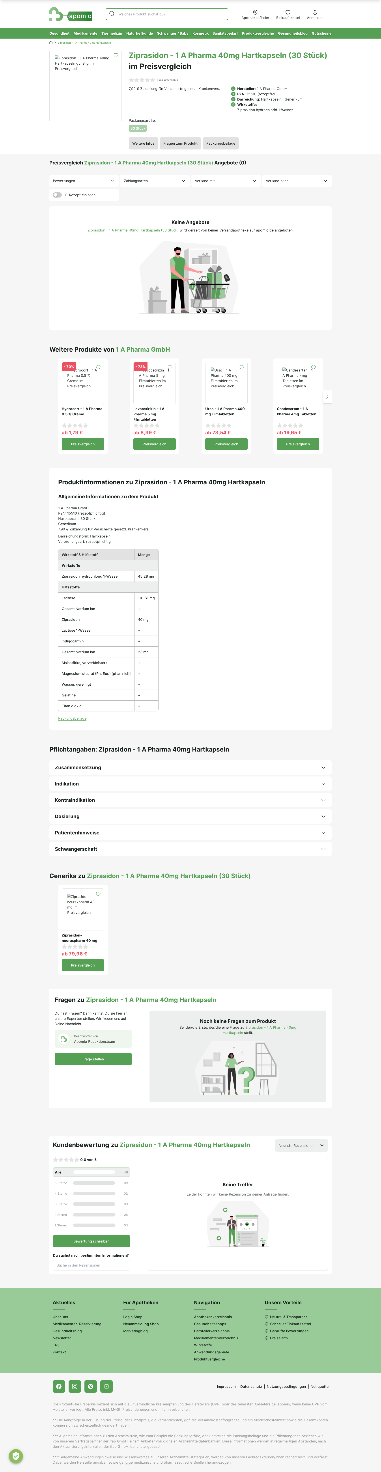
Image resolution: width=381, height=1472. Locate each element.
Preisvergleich (83, 444)
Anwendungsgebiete (211, 1352)
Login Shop (132, 1317)
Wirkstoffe (203, 1345)
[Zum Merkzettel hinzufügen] (115, 55)
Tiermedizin (111, 33)
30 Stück (138, 128)
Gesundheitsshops (210, 1324)
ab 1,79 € (72, 432)
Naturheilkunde (139, 33)
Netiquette (320, 1386)
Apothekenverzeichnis (213, 1317)
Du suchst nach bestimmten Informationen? (91, 1255)
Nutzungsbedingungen (286, 1386)
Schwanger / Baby (172, 33)
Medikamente (85, 33)
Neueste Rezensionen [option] (296, 1145)
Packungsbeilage (220, 143)
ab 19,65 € (289, 432)
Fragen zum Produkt (180, 143)
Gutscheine (322, 33)
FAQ (56, 1345)
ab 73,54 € (218, 432)
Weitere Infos (143, 143)
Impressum (226, 1386)
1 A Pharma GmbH (272, 88)
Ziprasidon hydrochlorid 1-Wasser (265, 110)
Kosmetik (200, 33)
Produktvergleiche (258, 33)
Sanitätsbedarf (225, 33)
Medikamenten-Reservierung (77, 1324)
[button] (327, 396)
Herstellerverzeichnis (212, 1331)
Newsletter (62, 1338)
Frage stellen (93, 1059)
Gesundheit (59, 33)
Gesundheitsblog (293, 33)
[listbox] (84, 181)
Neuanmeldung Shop (141, 1324)
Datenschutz (251, 1386)
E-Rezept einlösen (80, 195)
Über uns (60, 1317)
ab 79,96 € (74, 954)
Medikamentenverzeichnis (216, 1338)
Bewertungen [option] (64, 181)
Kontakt (59, 1352)
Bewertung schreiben (91, 1241)
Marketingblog (135, 1331)
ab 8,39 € (144, 432)
